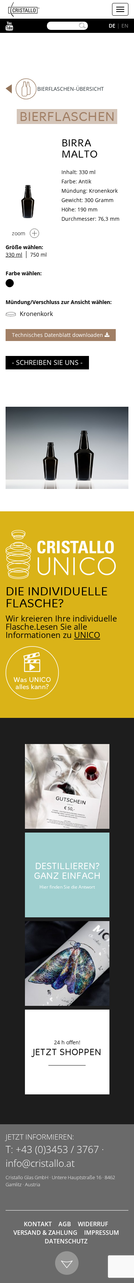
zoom (18, 233)
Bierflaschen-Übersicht (70, 88)
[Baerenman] (67, 786)
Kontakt (38, 1224)
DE (112, 25)
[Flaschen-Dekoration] (67, 963)
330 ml (14, 254)
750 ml (38, 254)
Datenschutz (66, 1241)
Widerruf (93, 1224)
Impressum (101, 1232)
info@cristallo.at (40, 1163)
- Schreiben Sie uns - (47, 362)
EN (124, 25)
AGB (64, 1224)
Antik (10, 283)
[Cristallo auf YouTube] (67, 672)
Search (82, 25)
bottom (67, 1263)
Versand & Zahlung (45, 1232)
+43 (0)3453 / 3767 (57, 1149)
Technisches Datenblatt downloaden (58, 334)
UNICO (87, 634)
